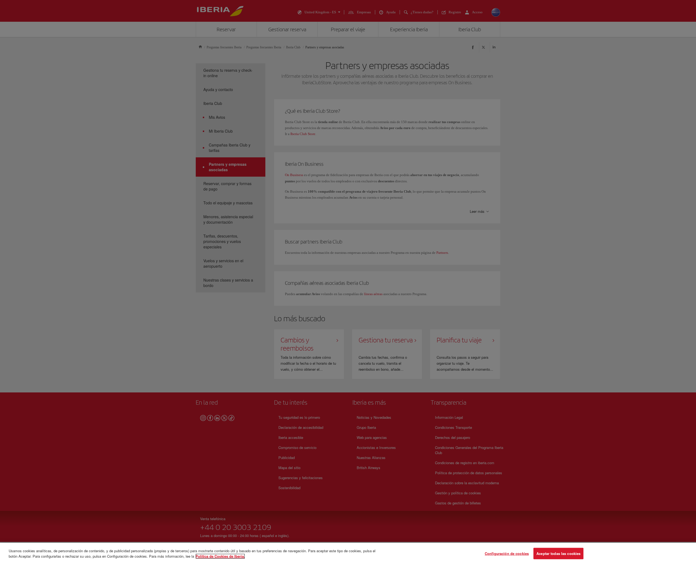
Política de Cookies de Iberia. (220, 555)
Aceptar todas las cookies (558, 553)
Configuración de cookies (507, 553)
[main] (348, 554)
